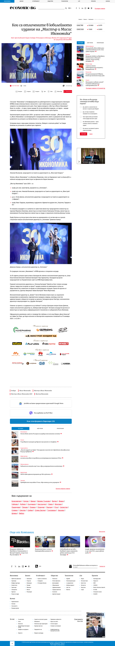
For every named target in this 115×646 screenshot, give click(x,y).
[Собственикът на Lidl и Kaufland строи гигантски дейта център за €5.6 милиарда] (70, 541)
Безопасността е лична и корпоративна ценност (43, 550)
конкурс (13, 390)
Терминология (15, 601)
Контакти (20, 623)
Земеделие (14, 589)
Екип (19, 621)
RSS (40, 566)
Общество (50, 1)
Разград (49, 507)
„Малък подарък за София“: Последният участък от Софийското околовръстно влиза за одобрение (45, 450)
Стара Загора (40, 510)
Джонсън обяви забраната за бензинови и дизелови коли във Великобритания (91, 161)
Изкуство (83, 587)
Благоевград (16, 501)
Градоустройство (56, 589)
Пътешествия (84, 581)
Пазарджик (16, 507)
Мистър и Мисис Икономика (43, 390)
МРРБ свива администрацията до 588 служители (35, 474)
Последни (20, 428)
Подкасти (95, 581)
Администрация (56, 594)
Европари (13, 581)
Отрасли (29, 581)
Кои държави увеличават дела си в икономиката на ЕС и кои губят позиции (95, 49)
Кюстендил (42, 504)
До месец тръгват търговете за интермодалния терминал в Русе (41, 458)
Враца (61, 501)
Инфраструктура (15, 583)
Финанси (29, 587)
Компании (91, 19)
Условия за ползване (56, 626)
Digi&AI (68, 578)
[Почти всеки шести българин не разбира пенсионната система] (15, 434)
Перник (25, 507)
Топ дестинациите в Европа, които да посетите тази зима (95, 74)
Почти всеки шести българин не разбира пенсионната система (40, 434)
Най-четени (40, 428)
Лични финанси (56, 581)
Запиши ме (102, 566)
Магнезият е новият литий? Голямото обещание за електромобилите (95, 83)
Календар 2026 (97, 578)
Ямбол (21, 513)
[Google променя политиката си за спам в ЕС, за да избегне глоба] (95, 541)
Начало (80, 19)
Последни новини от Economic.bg (95, 88)
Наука (82, 578)
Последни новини (100, 8)
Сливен (15, 510)
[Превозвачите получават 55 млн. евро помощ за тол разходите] (15, 483)
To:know (13, 604)
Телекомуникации (70, 581)
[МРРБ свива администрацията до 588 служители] (15, 475)
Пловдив (40, 507)
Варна (33, 501)
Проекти (93, 1)
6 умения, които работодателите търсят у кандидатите (94, 67)
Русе (56, 507)
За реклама (21, 619)
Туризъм (13, 592)
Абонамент (37, 621)
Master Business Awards (99, 587)
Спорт (82, 589)
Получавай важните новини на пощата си (85, 565)
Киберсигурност (70, 585)
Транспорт (14, 587)
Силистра (64, 507)
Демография (55, 583)
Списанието (14, 606)
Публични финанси (16, 578)
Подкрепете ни (38, 629)
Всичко (108, 1)
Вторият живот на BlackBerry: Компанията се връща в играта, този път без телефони (95, 58)
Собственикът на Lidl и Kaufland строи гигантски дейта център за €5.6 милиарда (68, 551)
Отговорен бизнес (42, 583)
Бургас (26, 501)
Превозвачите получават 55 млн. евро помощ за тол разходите (39, 482)
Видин (54, 501)
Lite (79, 1)
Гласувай (83, 134)
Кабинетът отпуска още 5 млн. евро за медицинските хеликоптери (41, 466)
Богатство (83, 583)
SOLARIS (95, 594)
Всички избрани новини (63, 488)
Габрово (15, 504)
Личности (83, 585)
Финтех (68, 589)
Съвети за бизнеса (42, 578)
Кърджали (32, 504)
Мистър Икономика (42, 394)
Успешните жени (97, 592)
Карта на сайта (54, 621)
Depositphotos (61, 644)
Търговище (51, 510)
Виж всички (102, 531)
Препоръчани (60, 428)
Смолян (22, 510)
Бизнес (21, 1)
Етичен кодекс (54, 623)
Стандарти (40, 581)
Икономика (7, 1)
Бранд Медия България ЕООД (24, 626)
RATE (94, 583)
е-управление (69, 583)
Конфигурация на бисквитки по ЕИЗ (55, 630)
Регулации (89, 157)
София (30, 510)
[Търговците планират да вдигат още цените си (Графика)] (15, 442)
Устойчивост (35, 1)
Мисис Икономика (25, 390)
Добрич (23, 504)
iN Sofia (95, 589)
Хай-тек (68, 587)
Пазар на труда (15, 594)
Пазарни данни (15, 608)
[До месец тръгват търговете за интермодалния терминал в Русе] (15, 459)
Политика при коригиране (40, 623)
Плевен (33, 507)
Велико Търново (43, 501)
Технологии (64, 1)
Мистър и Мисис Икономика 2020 (21, 394)
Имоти (28, 589)
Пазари (28, 585)
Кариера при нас (38, 626)
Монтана (58, 504)
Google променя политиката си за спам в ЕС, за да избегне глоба (94, 551)
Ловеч (50, 504)
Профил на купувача (23, 629)
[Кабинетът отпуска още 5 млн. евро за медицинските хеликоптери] (15, 467)
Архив (90, 134)
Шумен (14, 513)
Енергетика (14, 585)
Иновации (29, 583)
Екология (54, 592)
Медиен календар (38, 633)
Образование (55, 585)
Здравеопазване (56, 587)
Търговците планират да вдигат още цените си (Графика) (38, 442)
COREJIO (95, 585)
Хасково (61, 510)
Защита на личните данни (40, 619)
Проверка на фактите (56, 619)
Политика (54, 578)
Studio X (62, 643)
